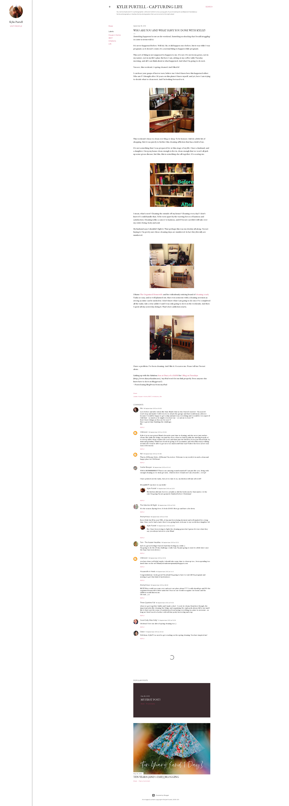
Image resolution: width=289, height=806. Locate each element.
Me (141, 408)
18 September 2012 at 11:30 (166, 505)
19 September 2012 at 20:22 (154, 632)
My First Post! (151, 699)
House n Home (114, 35)
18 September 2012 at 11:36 (159, 517)
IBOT (110, 38)
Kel (141, 454)
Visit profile (16, 26)
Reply (142, 427)
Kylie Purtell (151, 488)
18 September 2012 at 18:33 (159, 585)
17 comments (150, 704)
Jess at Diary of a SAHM (168, 375)
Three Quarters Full (147, 603)
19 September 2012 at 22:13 (166, 488)
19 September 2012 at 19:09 (167, 620)
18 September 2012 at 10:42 (162, 467)
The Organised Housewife (151, 294)
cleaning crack (202, 294)
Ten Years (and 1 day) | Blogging (156, 777)
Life (109, 44)
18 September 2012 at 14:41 (165, 571)
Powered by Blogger (162, 795)
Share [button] (110, 26)
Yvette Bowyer (146, 467)
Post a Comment (144, 781)
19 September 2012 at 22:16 (166, 526)
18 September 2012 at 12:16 (157, 558)
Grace (142, 632)
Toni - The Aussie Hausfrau (150, 542)
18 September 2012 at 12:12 (170, 542)
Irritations (112, 41)
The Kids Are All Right (148, 505)
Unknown (144, 432)
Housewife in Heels (147, 571)
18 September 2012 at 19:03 (165, 603)
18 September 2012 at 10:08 (152, 454)
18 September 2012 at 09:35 (153, 408)
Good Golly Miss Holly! (148, 620)
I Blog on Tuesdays (190, 375)
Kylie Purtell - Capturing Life (150, 6)
